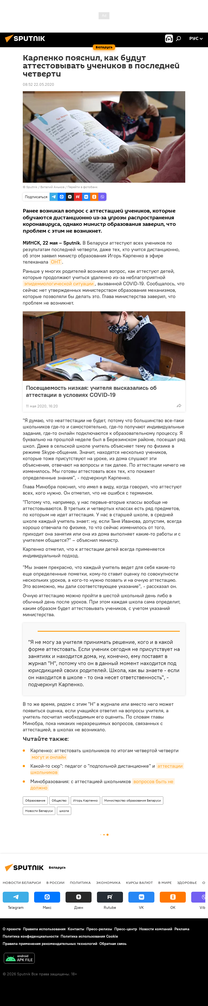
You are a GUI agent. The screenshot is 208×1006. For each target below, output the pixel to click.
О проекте (12, 928)
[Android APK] (19, 959)
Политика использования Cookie (89, 936)
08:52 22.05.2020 (38, 84)
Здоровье (187, 882)
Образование (35, 800)
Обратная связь (112, 943)
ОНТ (56, 262)
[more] (179, 405)
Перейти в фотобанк (82, 187)
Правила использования (44, 928)
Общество (59, 800)
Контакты (76, 928)
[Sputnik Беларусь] (26, 43)
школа (64, 811)
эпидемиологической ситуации (58, 283)
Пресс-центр (125, 928)
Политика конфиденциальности (30, 936)
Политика (80, 882)
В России (55, 882)
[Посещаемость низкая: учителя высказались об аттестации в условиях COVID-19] (104, 346)
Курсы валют (139, 882)
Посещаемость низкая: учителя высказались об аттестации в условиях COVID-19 (91, 391)
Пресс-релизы (99, 928)
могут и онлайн (49, 757)
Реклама (181, 928)
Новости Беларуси (39, 811)
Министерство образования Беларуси (132, 800)
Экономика (108, 882)
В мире (165, 882)
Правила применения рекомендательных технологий (50, 943)
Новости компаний (155, 928)
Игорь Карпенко (85, 800)
